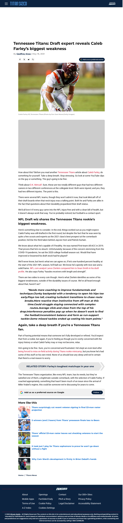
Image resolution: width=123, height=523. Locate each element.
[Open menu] (6, 3)
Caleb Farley (93, 172)
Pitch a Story (65, 499)
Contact (62, 494)
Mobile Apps (28, 499)
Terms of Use (28, 503)
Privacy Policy (84, 499)
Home (21, 475)
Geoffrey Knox (24, 54)
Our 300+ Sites (85, 494)
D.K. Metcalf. (36, 185)
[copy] (33, 59)
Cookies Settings (47, 508)
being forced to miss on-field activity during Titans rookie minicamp (50, 351)
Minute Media (15, 514)
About (25, 494)
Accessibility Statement (89, 503)
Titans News (31, 475)
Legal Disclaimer (66, 503)
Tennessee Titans (66, 172)
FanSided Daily (46, 499)
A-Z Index (26, 508)
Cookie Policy (45, 503)
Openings (43, 494)
